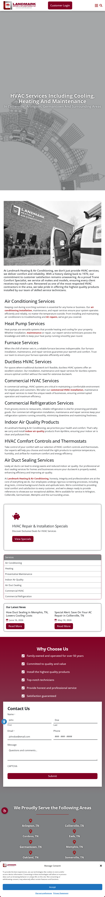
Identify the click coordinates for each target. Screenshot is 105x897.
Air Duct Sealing (13, 585)
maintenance (34, 332)
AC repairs (51, 316)
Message (12, 744)
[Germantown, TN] (31, 842)
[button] (101, 865)
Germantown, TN (31, 847)
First (10, 725)
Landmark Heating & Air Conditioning (28, 478)
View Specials (23, 539)
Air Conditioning (13, 562)
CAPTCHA (12, 766)
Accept (52, 887)
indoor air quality (34, 431)
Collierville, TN (74, 825)
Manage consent (4, 810)
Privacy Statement (60, 893)
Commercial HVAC (14, 590)
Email (11, 731)
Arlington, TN (30, 825)
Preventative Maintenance (18, 574)
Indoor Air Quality (14, 579)
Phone (56, 731)
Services (9, 557)
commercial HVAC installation (67, 389)
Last (55, 725)
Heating (9, 568)
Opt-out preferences (43, 893)
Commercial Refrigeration (18, 596)
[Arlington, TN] (31, 821)
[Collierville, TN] (74, 821)
